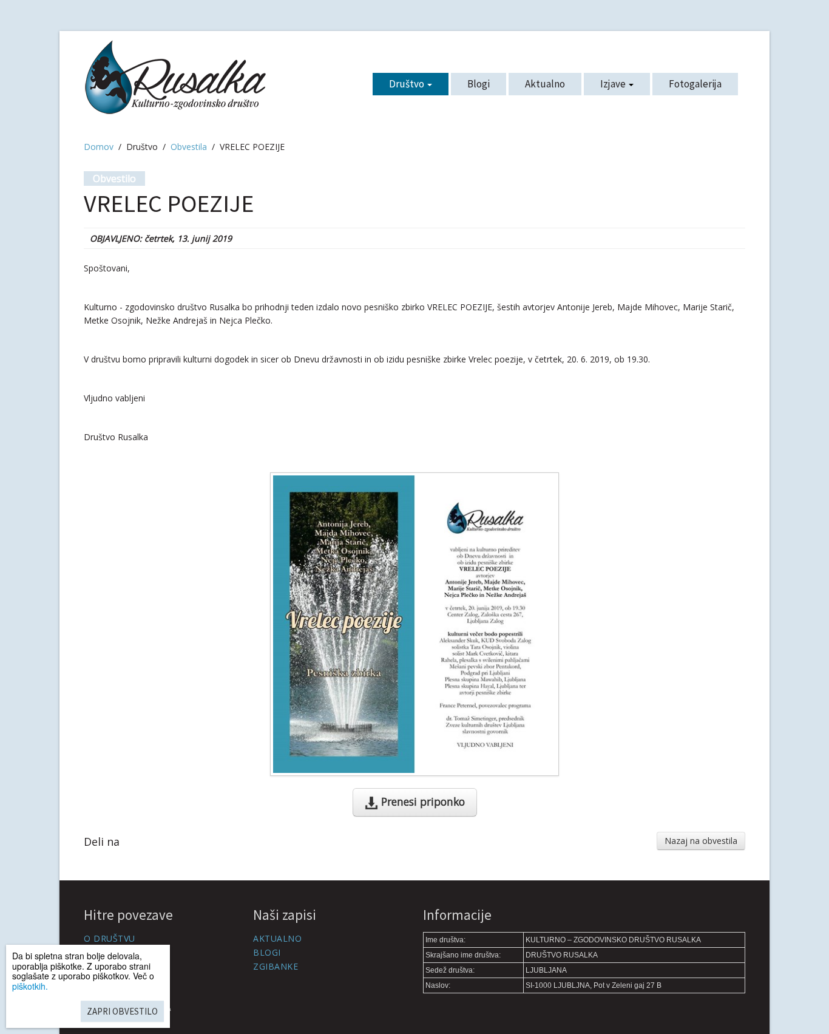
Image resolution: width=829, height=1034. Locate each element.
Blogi (478, 83)
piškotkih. (30, 986)
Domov (98, 146)
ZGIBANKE (275, 966)
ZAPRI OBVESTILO (122, 1011)
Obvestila (189, 146)
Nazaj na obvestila (701, 840)
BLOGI (267, 952)
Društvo (407, 83)
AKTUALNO (277, 938)
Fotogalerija (695, 83)
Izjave (614, 83)
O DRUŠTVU (109, 938)
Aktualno (545, 83)
